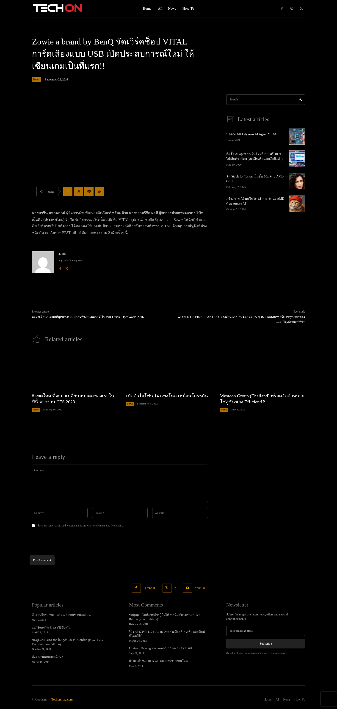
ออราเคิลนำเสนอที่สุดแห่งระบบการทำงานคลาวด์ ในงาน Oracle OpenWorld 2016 (88, 317)
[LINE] (89, 191)
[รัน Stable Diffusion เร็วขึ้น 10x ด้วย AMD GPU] (297, 181)
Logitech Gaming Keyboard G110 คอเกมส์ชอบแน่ (160, 648)
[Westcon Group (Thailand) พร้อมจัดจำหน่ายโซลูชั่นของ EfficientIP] (262, 370)
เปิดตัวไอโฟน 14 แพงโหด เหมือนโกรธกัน (167, 395)
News (36, 79)
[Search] (300, 99)
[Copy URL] (99, 191)
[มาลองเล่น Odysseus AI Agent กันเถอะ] (297, 136)
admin (62, 253)
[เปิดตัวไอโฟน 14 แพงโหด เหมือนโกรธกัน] (168, 370)
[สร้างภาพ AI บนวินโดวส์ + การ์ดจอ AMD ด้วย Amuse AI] (297, 203)
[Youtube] (187, 588)
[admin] (43, 262)
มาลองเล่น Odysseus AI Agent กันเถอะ (252, 134)
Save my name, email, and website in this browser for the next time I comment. (80, 525)
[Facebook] (282, 8)
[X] (301, 8)
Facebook (150, 588)
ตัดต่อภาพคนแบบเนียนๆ (47, 657)
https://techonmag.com (70, 260)
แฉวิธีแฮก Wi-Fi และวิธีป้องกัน (51, 627)
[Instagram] (292, 8)
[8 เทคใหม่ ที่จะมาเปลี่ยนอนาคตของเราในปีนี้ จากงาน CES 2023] (74, 370)
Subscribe (266, 643)
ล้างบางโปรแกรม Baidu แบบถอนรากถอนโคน (61, 615)
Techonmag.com (62, 699)
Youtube (200, 588)
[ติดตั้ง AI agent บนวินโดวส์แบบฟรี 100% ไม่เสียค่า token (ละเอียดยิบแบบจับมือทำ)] (297, 158)
